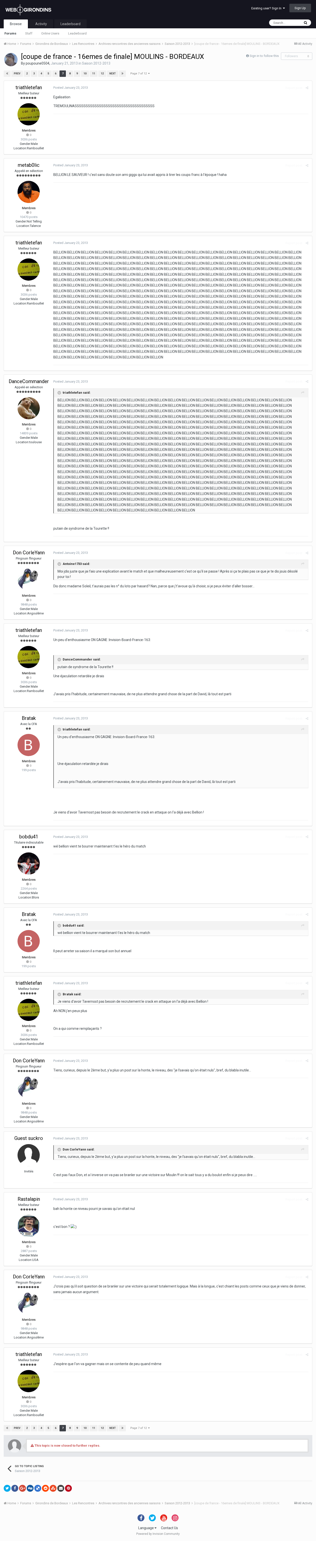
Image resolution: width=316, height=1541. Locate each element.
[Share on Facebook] (14, 1488)
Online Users (50, 33)
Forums (10, 33)
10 (84, 73)
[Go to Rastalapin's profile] (29, 1226)
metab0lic (29, 165)
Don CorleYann (29, 553)
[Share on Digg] (30, 1488)
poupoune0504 (37, 63)
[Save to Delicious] (37, 1488)
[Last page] (122, 73)
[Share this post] (307, 88)
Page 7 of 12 (139, 73)
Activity (41, 24)
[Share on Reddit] (45, 1488)
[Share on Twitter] (7, 1488)
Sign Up (300, 8)
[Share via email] (60, 1488)
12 (102, 73)
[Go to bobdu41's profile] (29, 863)
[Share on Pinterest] (68, 1488)
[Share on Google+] (22, 1488)
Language (146, 1528)
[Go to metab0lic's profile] (29, 192)
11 (93, 73)
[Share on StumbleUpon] (53, 1488)
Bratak (29, 718)
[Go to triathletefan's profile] (29, 114)
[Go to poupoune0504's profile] (11, 59)
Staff (28, 33)
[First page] (7, 73)
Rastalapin (29, 1199)
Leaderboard (77, 33)
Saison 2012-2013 (96, 63)
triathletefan (29, 87)
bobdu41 (28, 837)
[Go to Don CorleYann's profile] (29, 579)
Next (112, 73)
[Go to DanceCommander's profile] (29, 408)
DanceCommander (29, 381)
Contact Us (169, 1528)
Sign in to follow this (264, 56)
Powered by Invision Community (158, 1534)
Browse (16, 24)
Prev (17, 73)
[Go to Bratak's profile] (29, 745)
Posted (70, 87)
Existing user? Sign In (267, 8)
